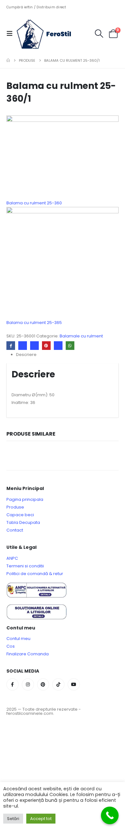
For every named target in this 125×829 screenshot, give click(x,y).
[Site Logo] (49, 33)
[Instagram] (28, 684)
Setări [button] (13, 819)
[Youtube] (74, 684)
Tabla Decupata (23, 522)
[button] (11, 33)
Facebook (10, 345)
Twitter (22, 345)
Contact (14, 530)
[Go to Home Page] (8, 60)
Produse (15, 507)
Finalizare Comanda (27, 654)
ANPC (12, 558)
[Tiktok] (58, 684)
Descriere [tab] (26, 354)
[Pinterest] (43, 684)
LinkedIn (34, 345)
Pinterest (46, 345)
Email (58, 345)
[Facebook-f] (12, 684)
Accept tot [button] (41, 819)
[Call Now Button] (110, 815)
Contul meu (18, 639)
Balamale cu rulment (81, 336)
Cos (10, 646)
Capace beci (20, 515)
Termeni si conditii (25, 566)
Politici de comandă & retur (34, 574)
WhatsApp (70, 345)
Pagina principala (24, 499)
